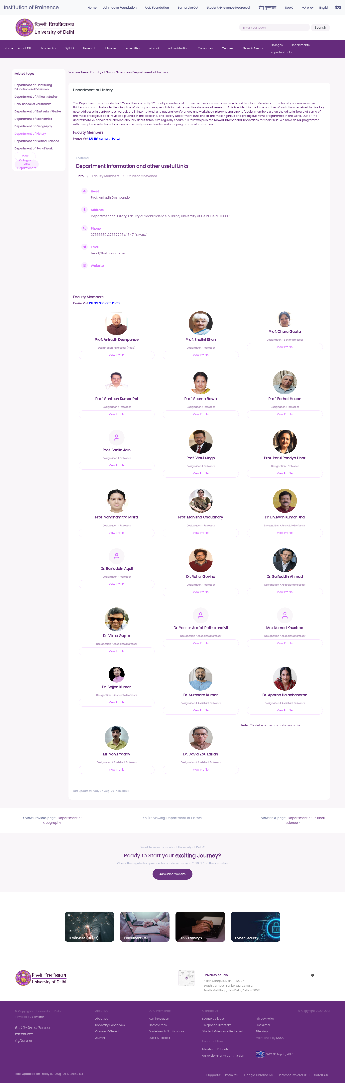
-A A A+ (307, 7)
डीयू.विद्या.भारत (23, 1041)
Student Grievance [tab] (142, 176)
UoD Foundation (157, 7)
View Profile (117, 355)
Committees (158, 1025)
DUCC (280, 1038)
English (324, 7)
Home (92, 7)
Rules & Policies (159, 1038)
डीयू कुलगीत (268, 7)
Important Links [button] (282, 52)
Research (89, 48)
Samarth (38, 1017)
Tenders (228, 48)
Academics (48, 48)
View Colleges (25, 157)
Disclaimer (263, 1025)
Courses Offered (107, 1031)
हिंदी (338, 7)
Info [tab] (81, 176)
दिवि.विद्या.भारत (24, 1034)
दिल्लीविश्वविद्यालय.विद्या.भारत (32, 1028)
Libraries (111, 48)
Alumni (154, 48)
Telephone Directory (216, 1025)
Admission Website (172, 874)
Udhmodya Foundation (120, 7)
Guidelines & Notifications (166, 1031)
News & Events (253, 48)
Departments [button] (300, 45)
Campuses (205, 48)
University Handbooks (110, 1025)
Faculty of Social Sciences (110, 72)
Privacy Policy (265, 1019)
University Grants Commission (223, 1056)
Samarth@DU (188, 7)
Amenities (133, 48)
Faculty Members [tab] (105, 176)
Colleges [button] (277, 45)
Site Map (262, 1031)
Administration (178, 48)
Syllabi (69, 48)
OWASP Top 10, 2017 (279, 1054)
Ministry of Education (216, 1049)
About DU (24, 48)
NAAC (289, 7)
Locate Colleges (213, 1019)
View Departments (26, 165)
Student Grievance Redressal (228, 7)
